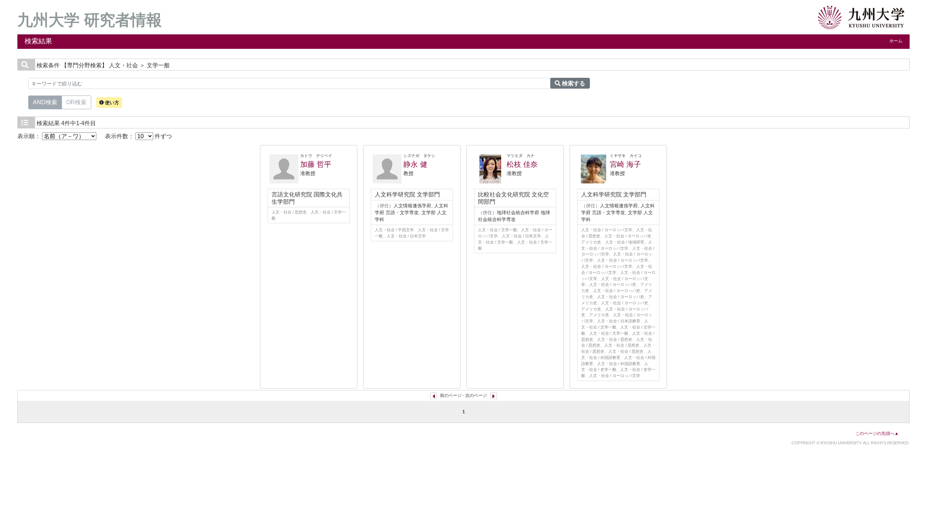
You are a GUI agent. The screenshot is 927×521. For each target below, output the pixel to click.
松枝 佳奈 (522, 164)
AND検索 (45, 102)
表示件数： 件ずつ (138, 136)
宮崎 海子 (625, 164)
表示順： (29, 136)
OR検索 (76, 102)
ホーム (895, 40)
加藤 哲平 (315, 164)
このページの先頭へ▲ (877, 433)
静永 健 (415, 164)
